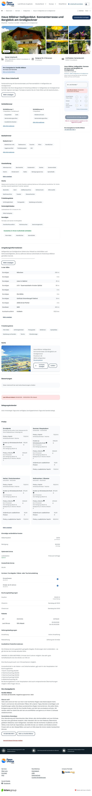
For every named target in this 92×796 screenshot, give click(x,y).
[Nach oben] (88, 792)
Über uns (4, 771)
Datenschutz (36, 775)
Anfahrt (53, 365)
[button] (23, 40)
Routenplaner (38, 360)
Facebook (7, 783)
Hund (67, 104)
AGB (33, 773)
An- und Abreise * (72, 84)
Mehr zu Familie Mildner (9, 72)
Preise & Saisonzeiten (82, 109)
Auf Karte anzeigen (41, 365)
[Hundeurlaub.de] (76, 772)
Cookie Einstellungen (39, 777)
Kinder (68, 101)
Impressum (35, 771)
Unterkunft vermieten (76, 4)
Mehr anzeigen (8, 95)
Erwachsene (69, 96)
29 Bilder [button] (6, 51)
